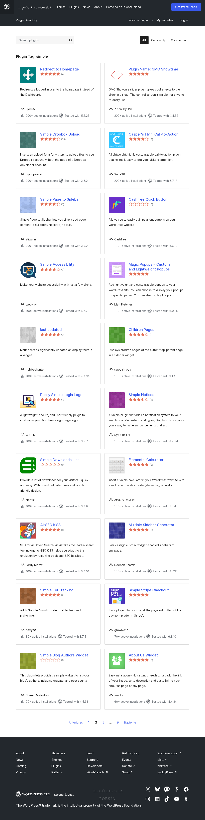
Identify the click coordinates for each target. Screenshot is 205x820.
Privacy (21, 772)
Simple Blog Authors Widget (64, 655)
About (20, 753)
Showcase (58, 753)
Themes (56, 759)
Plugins (56, 766)
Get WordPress (186, 7)
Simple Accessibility (57, 264)
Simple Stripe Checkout (149, 590)
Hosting (21, 766)
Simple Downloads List (59, 460)
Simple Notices (141, 395)
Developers (94, 766)
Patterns (57, 772)
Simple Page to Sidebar (60, 199)
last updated (51, 330)
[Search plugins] (70, 40)
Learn (90, 753)
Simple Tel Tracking (56, 590)
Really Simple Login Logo (61, 395)
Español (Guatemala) (67, 794)
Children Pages (141, 330)
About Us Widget (143, 655)
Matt (162, 759)
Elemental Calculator (146, 460)
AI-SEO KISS (50, 525)
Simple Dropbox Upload (60, 134)
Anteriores (76, 722)
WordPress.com (170, 753)
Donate (128, 766)
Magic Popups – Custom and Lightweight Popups (149, 266)
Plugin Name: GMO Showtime (153, 69)
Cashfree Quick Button (148, 199)
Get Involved (130, 753)
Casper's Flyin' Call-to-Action (153, 134)
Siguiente (130, 722)
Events (126, 759)
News (19, 759)
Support (92, 759)
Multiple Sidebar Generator (151, 525)
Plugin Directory (26, 20)
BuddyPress (167, 772)
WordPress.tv (97, 772)
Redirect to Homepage (59, 69)
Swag (127, 772)
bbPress (165, 766)
